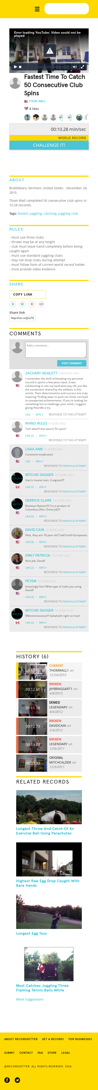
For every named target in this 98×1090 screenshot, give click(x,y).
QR (41, 304)
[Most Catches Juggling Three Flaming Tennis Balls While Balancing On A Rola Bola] (49, 964)
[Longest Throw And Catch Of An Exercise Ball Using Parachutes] (49, 807)
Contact (26, 1053)
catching (50, 213)
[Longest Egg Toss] (49, 911)
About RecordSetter (21, 1039)
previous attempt (74, 466)
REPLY (39, 414)
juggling (36, 213)
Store (52, 1053)
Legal (65, 1053)
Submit (9, 1053)
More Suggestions (30, 999)
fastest (23, 213)
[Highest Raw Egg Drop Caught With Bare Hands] (49, 859)
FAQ (40, 1053)
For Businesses (80, 1039)
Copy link (22, 294)
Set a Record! (53, 1039)
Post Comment (72, 363)
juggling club (68, 213)
